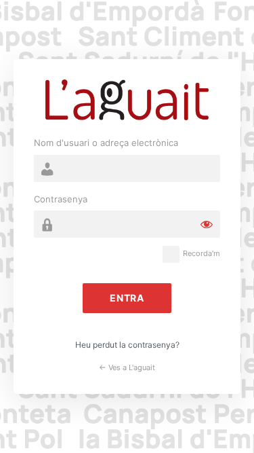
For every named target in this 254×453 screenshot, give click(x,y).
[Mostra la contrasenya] (206, 224)
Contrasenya (60, 199)
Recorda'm (201, 253)
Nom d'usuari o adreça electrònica (106, 142)
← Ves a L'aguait (127, 367)
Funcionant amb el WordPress (127, 99)
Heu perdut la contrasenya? (127, 345)
